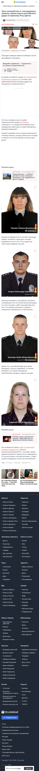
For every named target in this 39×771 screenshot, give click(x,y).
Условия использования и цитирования (15, 733)
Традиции (25, 656)
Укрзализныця (7, 556)
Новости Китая (8, 602)
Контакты (5, 743)
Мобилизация (25, 618)
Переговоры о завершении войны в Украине (18, 6)
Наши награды (7, 740)
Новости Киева (8, 502)
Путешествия (26, 599)
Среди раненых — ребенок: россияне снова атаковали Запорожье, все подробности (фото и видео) (24, 176)
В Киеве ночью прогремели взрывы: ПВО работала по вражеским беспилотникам (23, 438)
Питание (25, 570)
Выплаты (25, 508)
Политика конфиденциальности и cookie (15, 727)
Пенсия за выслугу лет (10, 704)
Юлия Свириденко (9, 678)
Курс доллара (7, 553)
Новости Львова (8, 515)
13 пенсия (6, 688)
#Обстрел (17, 462)
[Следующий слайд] (37, 6)
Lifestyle (23, 585)
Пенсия (4, 684)
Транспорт (6, 544)
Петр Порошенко (8, 668)
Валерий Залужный (9, 662)
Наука (3, 563)
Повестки (25, 622)
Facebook (24, 122)
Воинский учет (27, 634)
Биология (6, 573)
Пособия (25, 524)
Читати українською (7, 24)
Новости (4, 498)
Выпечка (25, 688)
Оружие (5, 633)
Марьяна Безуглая (9, 675)
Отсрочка (25, 628)
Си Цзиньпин (7, 656)
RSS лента (6, 755)
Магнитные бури (27, 608)
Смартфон (6, 579)
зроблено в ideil (6, 765)
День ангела (26, 662)
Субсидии (25, 511)
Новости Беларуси (9, 605)
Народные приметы (28, 653)
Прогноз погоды (27, 527)
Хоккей (24, 550)
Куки (18, 768)
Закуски (24, 704)
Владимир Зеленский (10, 649)
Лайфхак (25, 605)
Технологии (7, 567)
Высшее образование (29, 521)
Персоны (4, 645)
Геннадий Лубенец (10, 20)
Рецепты (24, 684)
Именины (25, 665)
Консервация (26, 691)
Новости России (8, 596)
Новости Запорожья (9, 518)
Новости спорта (26, 537)
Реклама (5, 736)
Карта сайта (6, 749)
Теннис (24, 547)
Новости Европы (8, 589)
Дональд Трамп (8, 653)
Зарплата (25, 502)
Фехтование (26, 556)
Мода (24, 596)
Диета (24, 573)
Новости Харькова (9, 505)
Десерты (25, 698)
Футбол (24, 540)
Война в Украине (7, 618)
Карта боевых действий (7, 622)
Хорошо (28, 768)
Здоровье (24, 563)
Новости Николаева (9, 530)
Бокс (23, 544)
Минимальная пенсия (10, 701)
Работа (24, 505)
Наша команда (7, 746)
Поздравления (27, 612)
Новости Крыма (8, 527)
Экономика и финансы (9, 537)
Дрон (4, 576)
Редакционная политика (10, 730)
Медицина (25, 515)
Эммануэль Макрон (9, 659)
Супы (24, 694)
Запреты (25, 659)
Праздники (24, 645)
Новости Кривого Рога (10, 521)
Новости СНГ (7, 599)
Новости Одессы (8, 511)
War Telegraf (16, 171)
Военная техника (8, 639)
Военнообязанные (28, 631)
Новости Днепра (8, 508)
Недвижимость (8, 547)
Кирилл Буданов (8, 665)
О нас (4, 724)
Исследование (27, 579)
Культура (25, 602)
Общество (24, 498)
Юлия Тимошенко (9, 672)
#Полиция (9, 462)
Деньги (5, 540)
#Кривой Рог (26, 462)
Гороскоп (25, 589)
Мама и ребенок (27, 567)
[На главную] (19, 2)
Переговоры (7, 630)
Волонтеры (6, 636)
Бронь (24, 625)
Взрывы (5, 627)
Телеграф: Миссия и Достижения (13, 752)
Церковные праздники (29, 649)
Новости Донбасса (9, 524)
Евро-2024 (25, 553)
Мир (2, 585)
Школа (24, 518)
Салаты (24, 701)
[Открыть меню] (2, 2)
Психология (26, 576)
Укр (36, 2)
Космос (5, 570)
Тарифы (5, 550)
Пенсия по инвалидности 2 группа (10, 692)
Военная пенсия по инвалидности (9, 697)
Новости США (7, 592)
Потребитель (26, 592)
